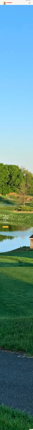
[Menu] (29, 3)
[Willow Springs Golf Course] (7, 3)
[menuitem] (27, 0)
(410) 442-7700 (22, 0)
